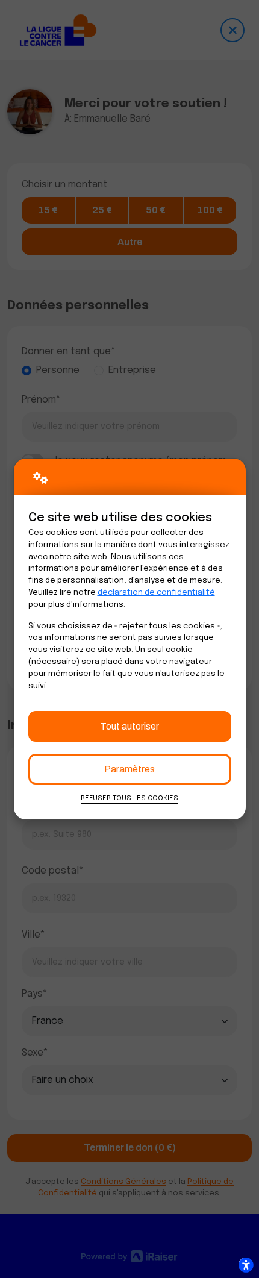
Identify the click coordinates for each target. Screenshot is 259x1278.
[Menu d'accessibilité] (246, 1265)
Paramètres (129, 769)
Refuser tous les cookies (129, 798)
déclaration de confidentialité (156, 593)
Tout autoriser (129, 726)
